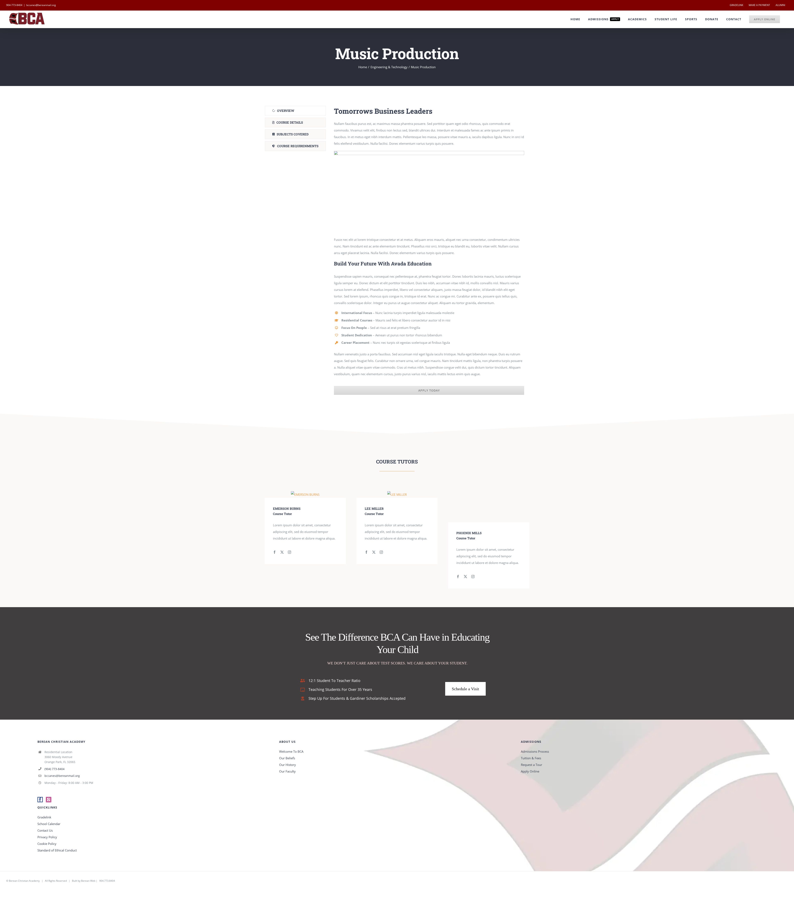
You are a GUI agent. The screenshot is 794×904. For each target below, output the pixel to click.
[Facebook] (40, 799)
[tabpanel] (429, 250)
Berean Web (88, 881)
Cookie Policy (46, 844)
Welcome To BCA (291, 751)
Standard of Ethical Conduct (57, 850)
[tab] (295, 111)
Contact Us (45, 830)
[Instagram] (48, 799)
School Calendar (48, 824)
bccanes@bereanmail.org (41, 5)
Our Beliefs (287, 758)
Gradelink (44, 817)
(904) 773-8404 (54, 769)
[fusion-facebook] (274, 552)
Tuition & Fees (531, 758)
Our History (287, 765)
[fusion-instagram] (289, 552)
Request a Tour (531, 765)
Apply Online (530, 771)
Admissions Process (535, 751)
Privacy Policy (47, 837)
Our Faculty (287, 771)
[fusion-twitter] (282, 552)
